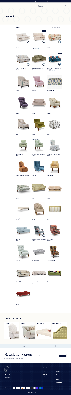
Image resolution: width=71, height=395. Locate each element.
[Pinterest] (7, 374)
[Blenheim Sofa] (54, 188)
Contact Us (57, 379)
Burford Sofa (18, 239)
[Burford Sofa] (23, 230)
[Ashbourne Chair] (54, 103)
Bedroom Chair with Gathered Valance (53, 154)
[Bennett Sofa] (23, 188)
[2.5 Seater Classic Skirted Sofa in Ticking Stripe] (39, 37)
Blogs (57, 374)
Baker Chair (34, 133)
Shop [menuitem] (6, 5)
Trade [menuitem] (17, 5)
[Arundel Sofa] (39, 103)
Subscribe (63, 355)
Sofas (44, 371)
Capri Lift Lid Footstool (35, 260)
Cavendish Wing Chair (51, 260)
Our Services (58, 371)
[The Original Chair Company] (7, 369)
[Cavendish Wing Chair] (54, 251)
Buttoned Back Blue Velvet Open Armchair (39, 239)
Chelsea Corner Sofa (35, 281)
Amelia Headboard (50, 90)
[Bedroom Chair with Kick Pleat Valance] (23, 166)
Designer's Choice (46, 376)
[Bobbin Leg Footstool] (23, 209)
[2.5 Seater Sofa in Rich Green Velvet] (39, 59)
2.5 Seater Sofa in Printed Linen (21, 68)
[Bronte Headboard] (54, 209)
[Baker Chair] (39, 124)
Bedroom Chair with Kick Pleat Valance (22, 175)
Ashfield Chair (18, 133)
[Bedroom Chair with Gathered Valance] (54, 145)
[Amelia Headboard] (54, 82)
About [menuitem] (29, 5)
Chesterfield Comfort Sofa (51, 281)
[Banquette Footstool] (54, 124)
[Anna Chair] (23, 103)
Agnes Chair (34, 90)
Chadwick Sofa (18, 281)
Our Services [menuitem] (23, 5)
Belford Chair (34, 175)
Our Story (57, 369)
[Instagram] (9, 374)
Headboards (45, 374)
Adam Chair (18, 90)
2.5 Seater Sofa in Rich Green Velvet (38, 68)
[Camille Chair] (23, 251)
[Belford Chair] (39, 166)
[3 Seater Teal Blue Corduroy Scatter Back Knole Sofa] (54, 59)
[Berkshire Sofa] (39, 188)
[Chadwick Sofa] (23, 273)
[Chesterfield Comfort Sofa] (54, 273)
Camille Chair (18, 260)
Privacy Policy (58, 384)
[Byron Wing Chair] (54, 230)
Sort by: (51, 27)
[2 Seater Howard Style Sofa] (23, 37)
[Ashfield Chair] (23, 124)
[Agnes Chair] (39, 82)
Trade (56, 376)
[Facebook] (5, 374)
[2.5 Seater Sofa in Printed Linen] (23, 59)
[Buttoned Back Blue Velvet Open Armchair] (39, 230)
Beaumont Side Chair (19, 154)
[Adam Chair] (23, 82)
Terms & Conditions (59, 382)
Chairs (44, 369)
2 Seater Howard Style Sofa (20, 45)
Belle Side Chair (50, 175)
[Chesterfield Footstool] (23, 294)
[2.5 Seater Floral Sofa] (54, 37)
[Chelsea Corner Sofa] (39, 273)
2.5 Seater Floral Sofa (51, 45)
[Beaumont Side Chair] (23, 145)
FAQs (56, 377)
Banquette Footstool (50, 133)
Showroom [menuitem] (12, 5)
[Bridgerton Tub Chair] (39, 209)
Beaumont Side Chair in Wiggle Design (38, 154)
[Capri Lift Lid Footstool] (39, 251)
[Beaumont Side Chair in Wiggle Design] (39, 145)
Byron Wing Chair (50, 239)
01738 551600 (7, 377)
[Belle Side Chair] (54, 166)
